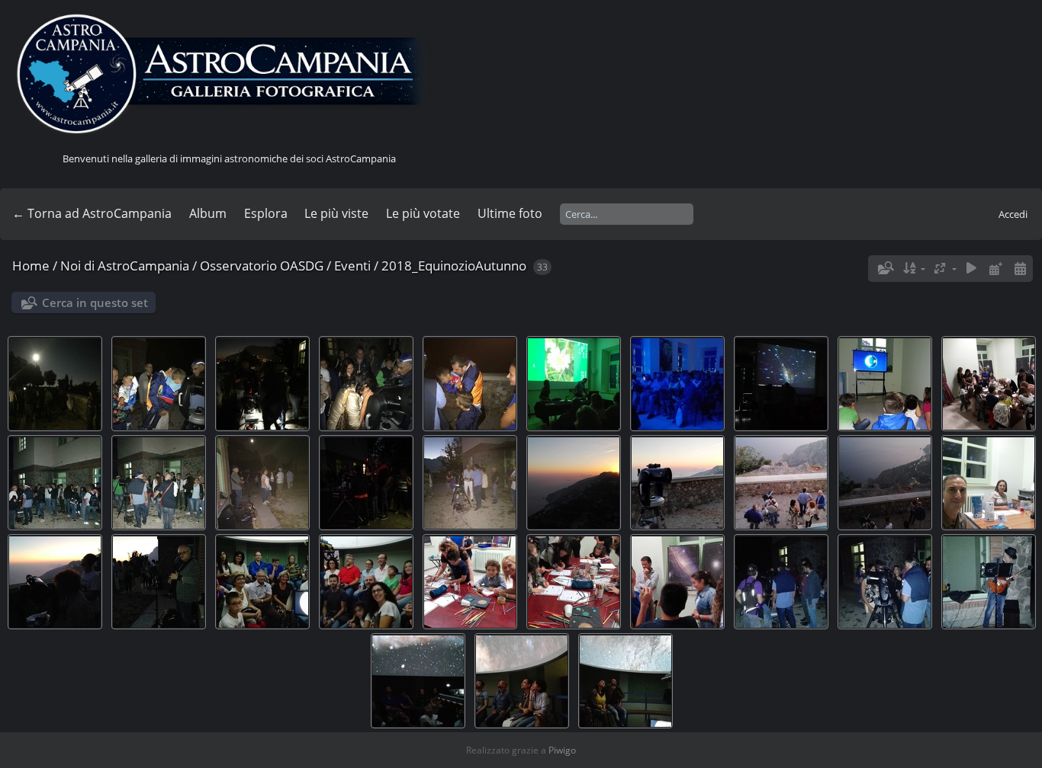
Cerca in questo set (95, 302)
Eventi (352, 265)
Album (208, 213)
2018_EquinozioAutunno (453, 265)
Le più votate (423, 213)
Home (31, 265)
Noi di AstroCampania (124, 265)
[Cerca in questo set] (885, 268)
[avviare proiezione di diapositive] (972, 268)
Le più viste (336, 213)
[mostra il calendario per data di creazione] (1020, 268)
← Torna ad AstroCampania (92, 213)
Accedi (1013, 214)
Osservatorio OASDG (261, 265)
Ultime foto (510, 213)
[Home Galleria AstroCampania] (229, 74)
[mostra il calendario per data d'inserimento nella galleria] (995, 268)
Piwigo (562, 750)
